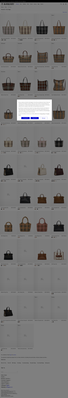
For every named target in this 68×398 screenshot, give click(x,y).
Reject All (35, 118)
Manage (43, 118)
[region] (34, 110)
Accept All (25, 118)
